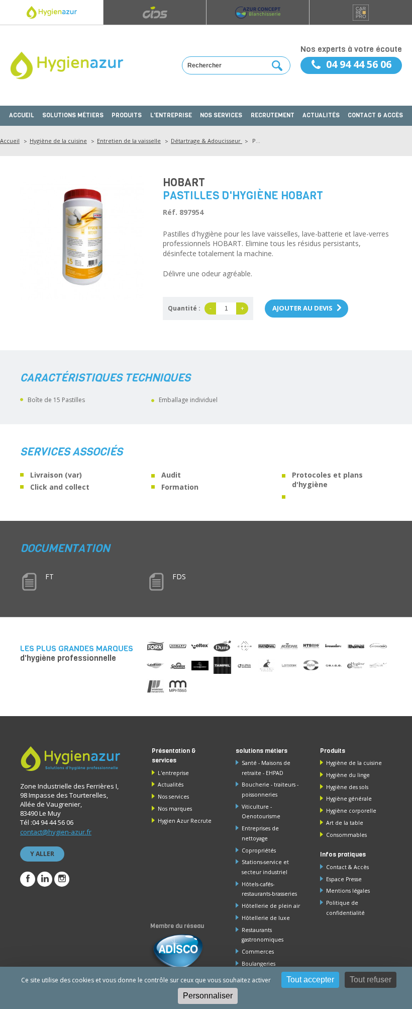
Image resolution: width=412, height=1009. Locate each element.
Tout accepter (310, 979)
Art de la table (344, 822)
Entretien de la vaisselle (129, 140)
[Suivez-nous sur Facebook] (27, 879)
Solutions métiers (73, 115)
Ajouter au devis (302, 308)
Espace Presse (344, 879)
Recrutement (272, 115)
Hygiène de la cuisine (58, 140)
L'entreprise (171, 115)
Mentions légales (348, 890)
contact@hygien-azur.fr (55, 831)
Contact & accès (375, 115)
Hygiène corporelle (351, 810)
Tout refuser (370, 979)
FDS (179, 576)
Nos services (221, 115)
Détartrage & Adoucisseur (206, 140)
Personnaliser (208, 995)
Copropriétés (259, 850)
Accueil (21, 115)
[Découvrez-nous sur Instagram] (61, 879)
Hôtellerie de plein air (271, 905)
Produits (127, 115)
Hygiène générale (349, 798)
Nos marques (175, 808)
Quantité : (184, 308)
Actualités (321, 115)
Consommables (346, 834)
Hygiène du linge (348, 775)
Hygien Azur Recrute (185, 820)
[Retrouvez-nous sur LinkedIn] (44, 879)
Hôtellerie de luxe (266, 917)
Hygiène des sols (347, 787)
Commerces (258, 951)
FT (49, 576)
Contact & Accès (347, 867)
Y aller (42, 853)
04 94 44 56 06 (358, 64)
